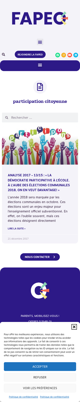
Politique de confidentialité (23, 397)
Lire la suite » (16, 228)
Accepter (40, 366)
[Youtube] (69, 55)
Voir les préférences (40, 388)
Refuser (39, 377)
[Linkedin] (75, 55)
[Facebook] (57, 55)
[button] (74, 327)
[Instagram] (63, 55)
